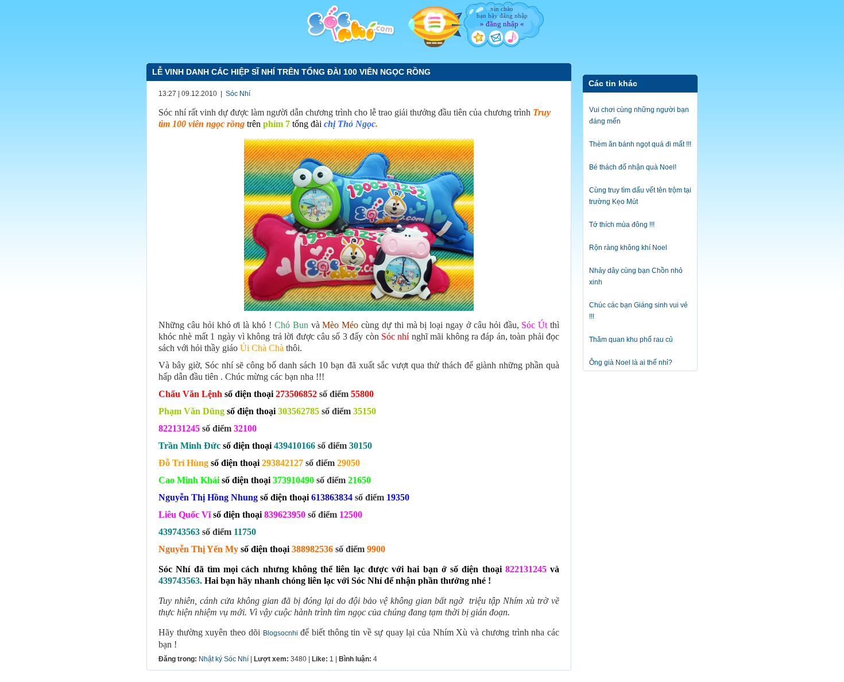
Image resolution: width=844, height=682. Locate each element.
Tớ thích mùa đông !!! (622, 225)
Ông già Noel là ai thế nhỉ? (630, 363)
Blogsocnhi (280, 633)
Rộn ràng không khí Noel (628, 248)
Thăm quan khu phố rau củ (631, 340)
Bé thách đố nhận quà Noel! (632, 167)
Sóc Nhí (238, 94)
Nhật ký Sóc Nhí (224, 659)
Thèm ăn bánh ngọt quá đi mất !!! (640, 144)
